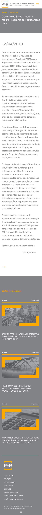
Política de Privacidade (13, 499)
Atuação (7, 479)
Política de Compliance (13, 496)
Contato (7, 489)
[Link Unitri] (21, 512)
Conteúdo (8, 486)
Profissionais (9, 482)
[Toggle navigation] (37, 4)
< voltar (4, 267)
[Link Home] (18, 4)
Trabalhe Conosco (12, 492)
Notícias (4, 12)
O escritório (9, 475)
